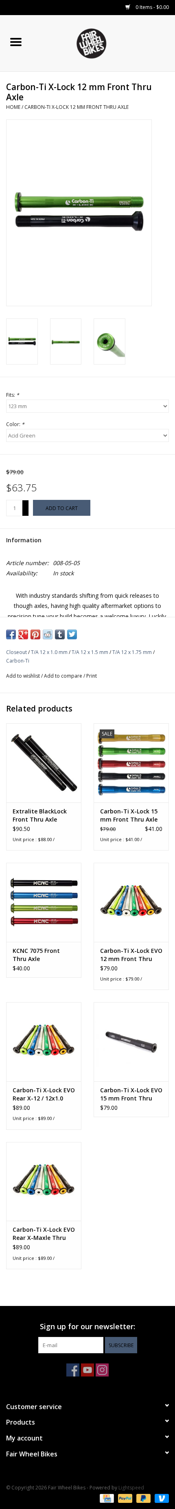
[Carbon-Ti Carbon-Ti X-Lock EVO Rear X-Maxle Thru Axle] (43, 1181)
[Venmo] (160, 1497)
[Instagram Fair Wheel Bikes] (102, 1369)
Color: (15, 424)
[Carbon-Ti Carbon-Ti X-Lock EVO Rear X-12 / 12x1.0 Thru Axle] (43, 1041)
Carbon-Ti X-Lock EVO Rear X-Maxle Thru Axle (44, 1234)
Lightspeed (131, 1487)
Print (91, 675)
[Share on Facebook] (11, 634)
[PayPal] (124, 1497)
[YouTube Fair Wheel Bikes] (87, 1369)
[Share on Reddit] (47, 634)
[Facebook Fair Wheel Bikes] (72, 1369)
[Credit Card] (106, 1497)
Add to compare (63, 675)
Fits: (12, 394)
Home (13, 107)
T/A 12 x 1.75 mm (132, 652)
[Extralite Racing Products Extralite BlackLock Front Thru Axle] (43, 762)
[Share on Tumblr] (60, 634)
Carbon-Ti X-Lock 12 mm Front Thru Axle (76, 107)
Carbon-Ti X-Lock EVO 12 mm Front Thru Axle (131, 955)
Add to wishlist (23, 675)
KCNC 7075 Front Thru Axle (36, 955)
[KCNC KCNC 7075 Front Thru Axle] (43, 902)
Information (24, 540)
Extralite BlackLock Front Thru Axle (40, 815)
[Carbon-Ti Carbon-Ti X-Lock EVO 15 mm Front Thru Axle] (131, 1041)
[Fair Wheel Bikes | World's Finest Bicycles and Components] (103, 42)
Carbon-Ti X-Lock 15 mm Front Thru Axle (129, 815)
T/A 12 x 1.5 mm (90, 652)
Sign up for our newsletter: (87, 1326)
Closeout (16, 652)
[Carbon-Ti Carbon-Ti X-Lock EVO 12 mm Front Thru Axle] (131, 902)
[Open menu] (16, 41)
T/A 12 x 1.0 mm (49, 652)
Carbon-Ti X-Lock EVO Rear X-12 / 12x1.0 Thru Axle (44, 1094)
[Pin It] (35, 634)
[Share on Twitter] (72, 634)
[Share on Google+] (23, 634)
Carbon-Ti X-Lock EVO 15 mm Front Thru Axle (131, 1094)
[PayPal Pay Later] (142, 1497)
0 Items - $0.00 (151, 7)
